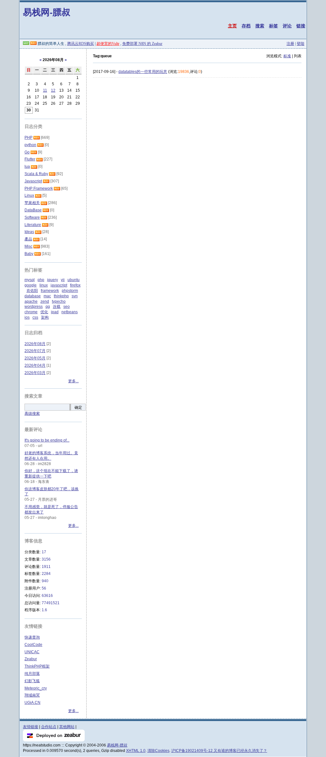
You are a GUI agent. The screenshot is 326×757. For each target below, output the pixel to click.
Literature (33, 225)
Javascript (33, 181)
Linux (29, 195)
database (33, 296)
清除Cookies (158, 750)
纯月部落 (32, 673)
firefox (75, 285)
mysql (30, 280)
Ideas (29, 232)
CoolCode (33, 644)
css (35, 317)
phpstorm (70, 290)
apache (31, 301)
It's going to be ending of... (47, 440)
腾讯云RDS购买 (80, 43)
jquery (52, 280)
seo (66, 306)
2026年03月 (35, 373)
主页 (232, 25)
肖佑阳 (32, 290)
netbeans (69, 312)
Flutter (30, 159)
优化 (44, 312)
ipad (55, 312)
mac (47, 296)
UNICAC (32, 652)
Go (27, 152)
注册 (290, 43)
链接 (300, 25)
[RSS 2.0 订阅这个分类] (36, 137)
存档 (246, 25)
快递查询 (32, 637)
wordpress (34, 306)
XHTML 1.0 (135, 750)
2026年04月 (35, 365)
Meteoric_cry (36, 688)
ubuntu (73, 280)
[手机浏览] (26, 43)
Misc (28, 246)
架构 (45, 317)
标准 (287, 56)
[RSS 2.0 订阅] (33, 43)
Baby (29, 253)
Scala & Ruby (36, 174)
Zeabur (31, 659)
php (41, 280)
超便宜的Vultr (107, 43)
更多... (73, 381)
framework (50, 290)
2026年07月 (35, 351)
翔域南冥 (32, 695)
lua (27, 166)
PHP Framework (39, 188)
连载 (56, 306)
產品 (28, 239)
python (30, 145)
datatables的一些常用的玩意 (142, 71)
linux (43, 285)
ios (27, 317)
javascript (59, 285)
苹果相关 (32, 203)
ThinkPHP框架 (37, 666)
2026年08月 (35, 344)
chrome (31, 312)
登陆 (300, 43)
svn (75, 296)
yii (63, 280)
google (31, 285)
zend (44, 301)
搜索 (259, 25)
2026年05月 (35, 358)
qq (48, 306)
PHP (28, 137)
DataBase (33, 210)
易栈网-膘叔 (46, 11)
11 (45, 90)
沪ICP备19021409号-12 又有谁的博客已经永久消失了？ (219, 750)
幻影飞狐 (32, 681)
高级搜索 (32, 413)
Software (32, 217)
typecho (59, 301)
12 (53, 90)
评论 (287, 25)
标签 (273, 25)
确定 (78, 407)
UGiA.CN (32, 702)
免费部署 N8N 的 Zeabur (142, 43)
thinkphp (61, 296)
